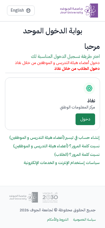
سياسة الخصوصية (84, 219)
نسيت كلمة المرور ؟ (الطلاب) (77, 154)
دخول (85, 119)
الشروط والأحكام (58, 219)
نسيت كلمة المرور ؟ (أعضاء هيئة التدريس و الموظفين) (56, 146)
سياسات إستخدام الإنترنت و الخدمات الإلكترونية (62, 163)
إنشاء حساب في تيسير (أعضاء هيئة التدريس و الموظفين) (54, 137)
